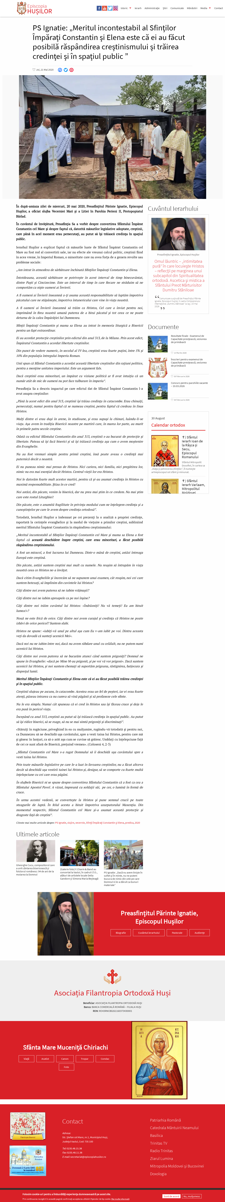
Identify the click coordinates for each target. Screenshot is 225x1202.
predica (129, 822)
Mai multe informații (120, 1199)
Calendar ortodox (168, 425)
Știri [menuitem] (165, 8)
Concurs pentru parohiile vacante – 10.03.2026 (189, 384)
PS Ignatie (60, 822)
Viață (26, 1059)
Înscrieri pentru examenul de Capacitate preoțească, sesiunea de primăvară (189, 362)
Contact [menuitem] (218, 8)
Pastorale (177, 932)
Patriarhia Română (165, 1120)
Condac (105, 1059)
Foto (66, 1067)
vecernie (80, 822)
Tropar (84, 1059)
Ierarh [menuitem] (138, 8)
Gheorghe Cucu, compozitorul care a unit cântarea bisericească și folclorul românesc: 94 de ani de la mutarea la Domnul (35, 870)
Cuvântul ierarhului (149, 932)
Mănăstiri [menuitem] (192, 8)
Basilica (156, 1135)
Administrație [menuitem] (152, 8)
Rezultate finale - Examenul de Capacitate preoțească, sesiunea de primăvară (189, 339)
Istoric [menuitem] (124, 8)
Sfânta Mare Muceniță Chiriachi (65, 1047)
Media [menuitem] (203, 8)
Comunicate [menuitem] (177, 8)
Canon (65, 1059)
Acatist (45, 1059)
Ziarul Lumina (161, 1158)
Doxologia (158, 1173)
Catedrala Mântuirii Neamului (174, 1127)
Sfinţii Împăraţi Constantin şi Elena (105, 822)
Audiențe (200, 932)
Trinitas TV (158, 1143)
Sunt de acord (171, 1196)
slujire (70, 822)
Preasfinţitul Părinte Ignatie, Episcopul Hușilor (159, 917)
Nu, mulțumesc (191, 1196)
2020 (137, 822)
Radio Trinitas (161, 1150)
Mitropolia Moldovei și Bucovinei (177, 1166)
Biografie (121, 932)
